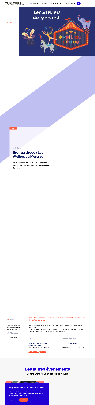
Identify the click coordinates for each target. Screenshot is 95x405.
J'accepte (23, 400)
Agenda (35, 3)
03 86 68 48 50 (13, 337)
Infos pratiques (57, 3)
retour (10, 22)
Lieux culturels (70, 3)
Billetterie (44, 3)
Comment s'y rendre (37, 352)
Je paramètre (13, 400)
